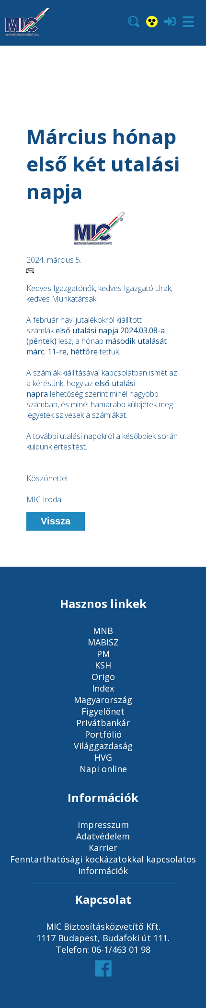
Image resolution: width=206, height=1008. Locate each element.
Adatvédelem (103, 836)
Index (103, 688)
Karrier (103, 847)
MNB (103, 630)
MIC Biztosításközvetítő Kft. (103, 926)
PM (103, 653)
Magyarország (103, 699)
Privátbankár (103, 723)
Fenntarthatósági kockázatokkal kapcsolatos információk (103, 864)
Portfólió (103, 734)
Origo (103, 676)
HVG (103, 757)
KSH (103, 665)
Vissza (55, 521)
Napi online (103, 769)
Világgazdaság (103, 746)
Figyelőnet (103, 711)
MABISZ (103, 642)
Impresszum (103, 824)
